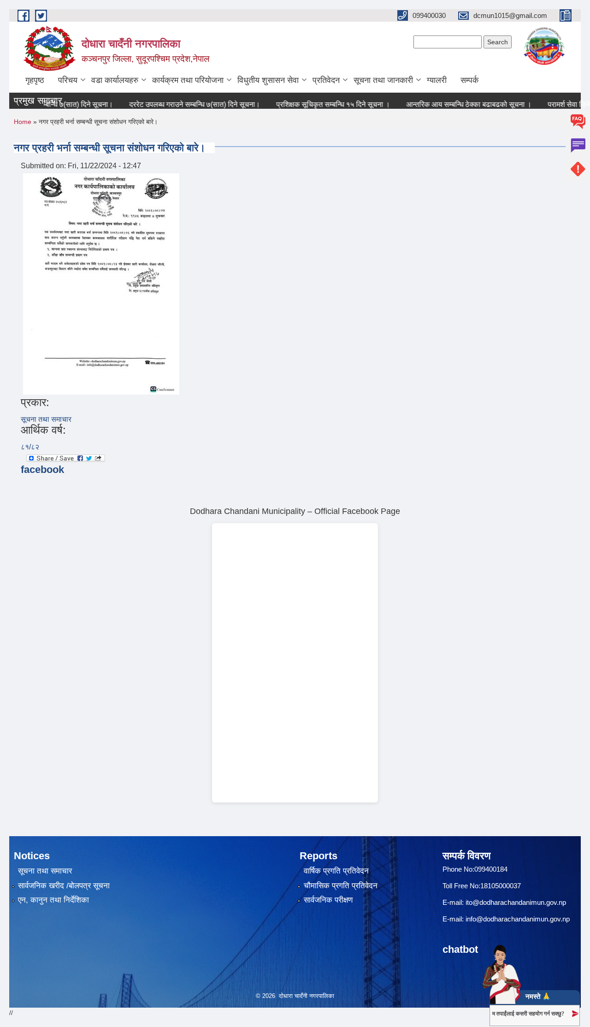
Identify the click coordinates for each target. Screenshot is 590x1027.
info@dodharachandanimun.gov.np (518, 919)
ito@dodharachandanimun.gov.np (516, 902)
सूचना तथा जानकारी (383, 80)
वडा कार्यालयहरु (114, 80)
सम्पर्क (469, 80)
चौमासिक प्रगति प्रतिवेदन (341, 885)
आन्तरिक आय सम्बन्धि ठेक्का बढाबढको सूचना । (456, 104)
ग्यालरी (437, 80)
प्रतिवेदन (326, 80)
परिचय (67, 80)
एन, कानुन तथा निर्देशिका (53, 900)
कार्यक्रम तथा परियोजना (188, 80)
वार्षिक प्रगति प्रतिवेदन (336, 871)
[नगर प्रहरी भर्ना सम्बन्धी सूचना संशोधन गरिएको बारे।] (101, 283)
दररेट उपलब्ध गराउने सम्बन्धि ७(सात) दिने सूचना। (182, 104)
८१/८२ (30, 447)
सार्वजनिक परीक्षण (328, 900)
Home (22, 121)
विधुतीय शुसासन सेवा (268, 80)
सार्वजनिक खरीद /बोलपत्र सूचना (64, 885)
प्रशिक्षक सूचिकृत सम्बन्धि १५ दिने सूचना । (321, 104)
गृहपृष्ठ (34, 80)
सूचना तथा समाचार (46, 419)
